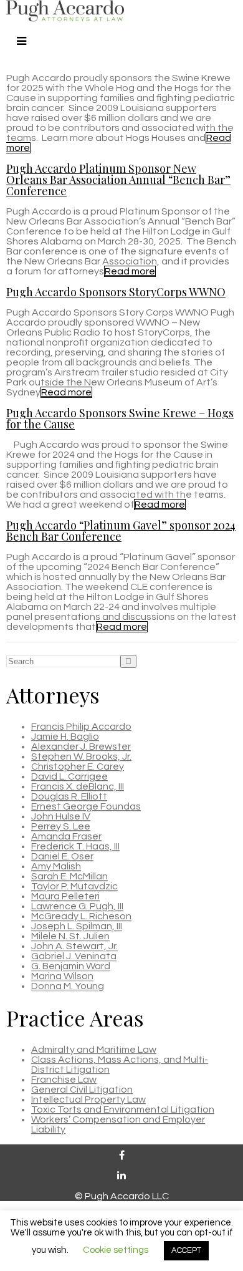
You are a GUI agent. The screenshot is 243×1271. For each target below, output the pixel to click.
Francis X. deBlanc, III (77, 786)
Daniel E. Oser (62, 856)
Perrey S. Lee (60, 826)
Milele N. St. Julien (70, 936)
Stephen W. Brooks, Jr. (81, 756)
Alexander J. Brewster (81, 746)
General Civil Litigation (82, 1090)
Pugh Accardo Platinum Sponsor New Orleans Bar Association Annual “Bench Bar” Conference (118, 179)
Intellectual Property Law (88, 1099)
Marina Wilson (62, 976)
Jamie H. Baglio (65, 737)
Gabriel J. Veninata (74, 956)
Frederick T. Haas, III (75, 846)
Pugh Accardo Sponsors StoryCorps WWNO (116, 291)
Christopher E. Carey (77, 766)
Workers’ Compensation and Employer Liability (118, 1124)
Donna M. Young (67, 986)
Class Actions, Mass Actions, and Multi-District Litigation (119, 1065)
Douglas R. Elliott (69, 796)
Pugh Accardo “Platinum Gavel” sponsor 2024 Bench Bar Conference (121, 531)
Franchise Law (64, 1080)
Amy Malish (56, 866)
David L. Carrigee (69, 776)
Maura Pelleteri (65, 896)
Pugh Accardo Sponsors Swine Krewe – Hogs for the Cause (120, 418)
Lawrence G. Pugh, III (77, 906)
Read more (130, 271)
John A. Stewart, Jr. (74, 946)
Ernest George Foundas (86, 806)
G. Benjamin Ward (70, 966)
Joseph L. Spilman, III (76, 926)
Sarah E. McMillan (69, 876)
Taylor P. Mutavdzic (74, 886)
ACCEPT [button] (186, 1250)
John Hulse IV (60, 816)
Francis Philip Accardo (81, 727)
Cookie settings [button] (115, 1250)
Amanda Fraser (66, 836)
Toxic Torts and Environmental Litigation (122, 1109)
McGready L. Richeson (81, 916)
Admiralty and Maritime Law (93, 1050)
